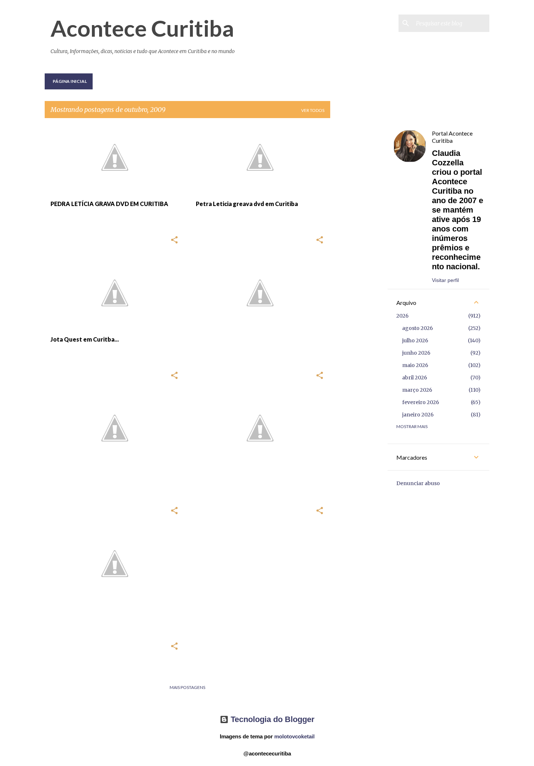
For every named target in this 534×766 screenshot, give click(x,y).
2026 (402, 316)
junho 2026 (416, 353)
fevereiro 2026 (420, 402)
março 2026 (417, 390)
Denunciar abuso (418, 483)
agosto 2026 (417, 328)
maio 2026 (415, 365)
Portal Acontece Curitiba (452, 137)
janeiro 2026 (418, 414)
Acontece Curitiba (142, 28)
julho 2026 (415, 340)
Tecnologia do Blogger (271, 719)
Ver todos (312, 110)
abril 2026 (414, 377)
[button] (174, 240)
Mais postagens (187, 687)
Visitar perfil (445, 280)
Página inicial (70, 81)
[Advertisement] (359, 233)
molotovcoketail (294, 736)
